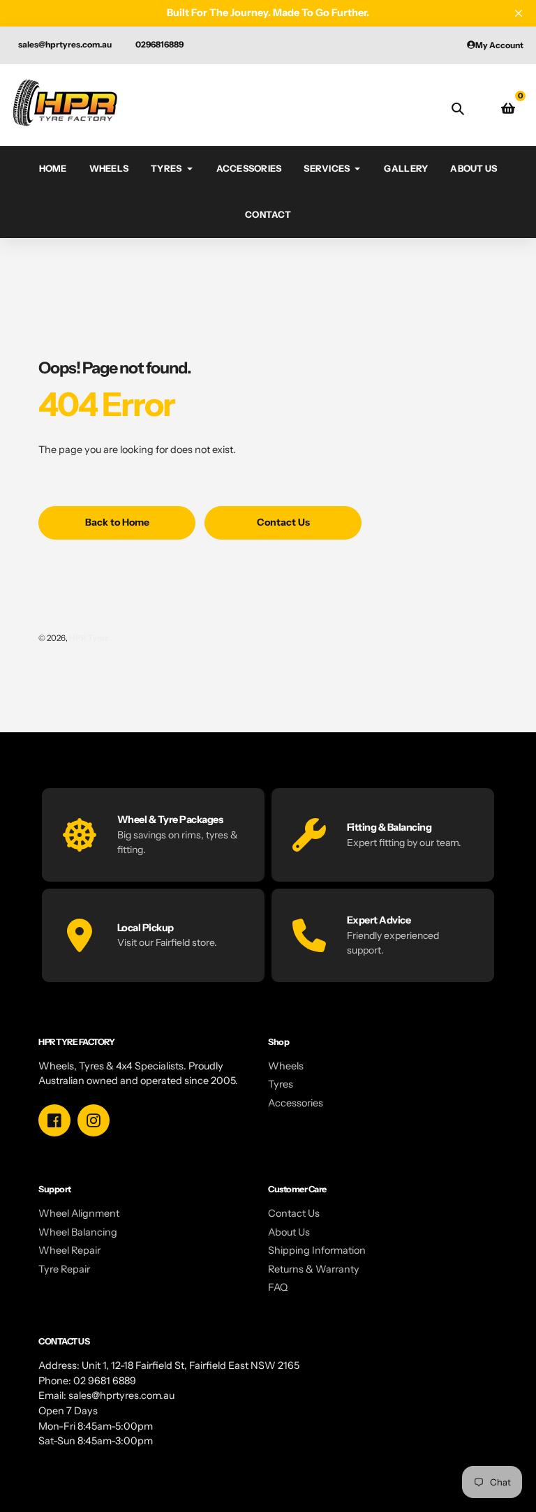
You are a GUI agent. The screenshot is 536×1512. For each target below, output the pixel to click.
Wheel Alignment (78, 1213)
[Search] (457, 108)
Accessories (295, 1103)
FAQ (278, 1287)
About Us (289, 1232)
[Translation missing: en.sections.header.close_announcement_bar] (519, 13)
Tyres (280, 1084)
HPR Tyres (89, 638)
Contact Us (294, 1213)
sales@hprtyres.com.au (65, 44)
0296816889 (159, 44)
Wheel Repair (69, 1250)
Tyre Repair (64, 1269)
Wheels (286, 1066)
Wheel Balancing (77, 1232)
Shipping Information (317, 1250)
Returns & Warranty (313, 1269)
